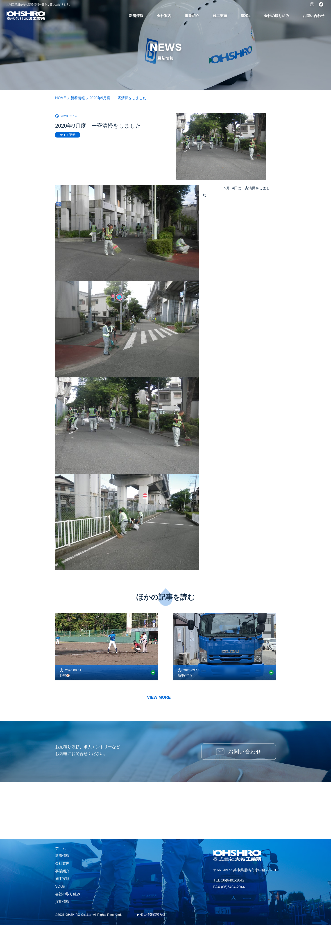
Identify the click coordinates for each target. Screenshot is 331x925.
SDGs (246, 16)
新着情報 (136, 16)
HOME (60, 98)
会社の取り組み (276, 16)
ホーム (60, 848)
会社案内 (164, 16)
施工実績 (220, 16)
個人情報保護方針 (153, 914)
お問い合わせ (313, 16)
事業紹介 (192, 16)
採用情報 (62, 902)
